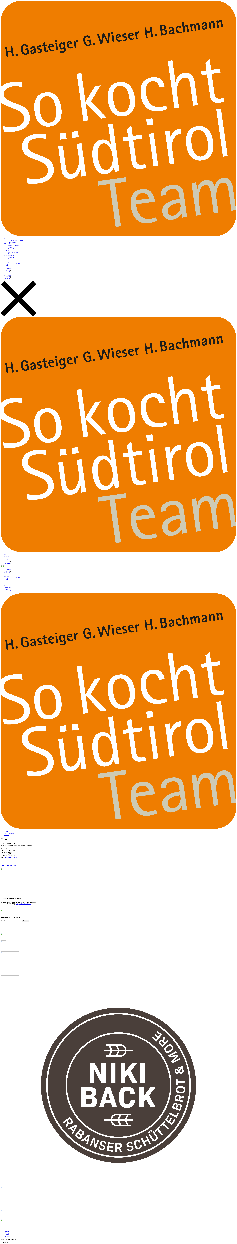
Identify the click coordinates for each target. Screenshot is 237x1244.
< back (8, 865)
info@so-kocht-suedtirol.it (11, 857)
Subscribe (26, 921)
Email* (3, 921)
